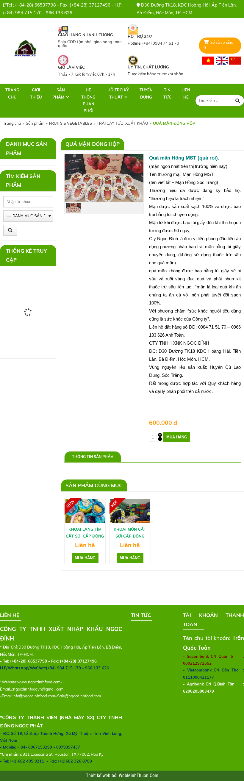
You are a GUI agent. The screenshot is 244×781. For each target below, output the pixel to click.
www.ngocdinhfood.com (38, 682)
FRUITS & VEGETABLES (70, 123)
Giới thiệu (36, 93)
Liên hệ (186, 93)
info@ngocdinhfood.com (33, 695)
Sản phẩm (58, 93)
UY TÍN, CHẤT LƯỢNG (148, 67)
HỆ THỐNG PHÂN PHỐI (88, 100)
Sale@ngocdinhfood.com (79, 695)
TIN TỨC (167, 93)
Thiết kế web (99, 775)
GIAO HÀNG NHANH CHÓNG (85, 34)
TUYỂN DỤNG (146, 93)
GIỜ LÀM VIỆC (71, 67)
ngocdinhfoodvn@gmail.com (38, 689)
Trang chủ (12, 93)
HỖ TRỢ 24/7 (140, 36)
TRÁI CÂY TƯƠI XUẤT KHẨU (122, 123)
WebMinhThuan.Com (138, 775)
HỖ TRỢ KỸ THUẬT (118, 93)
